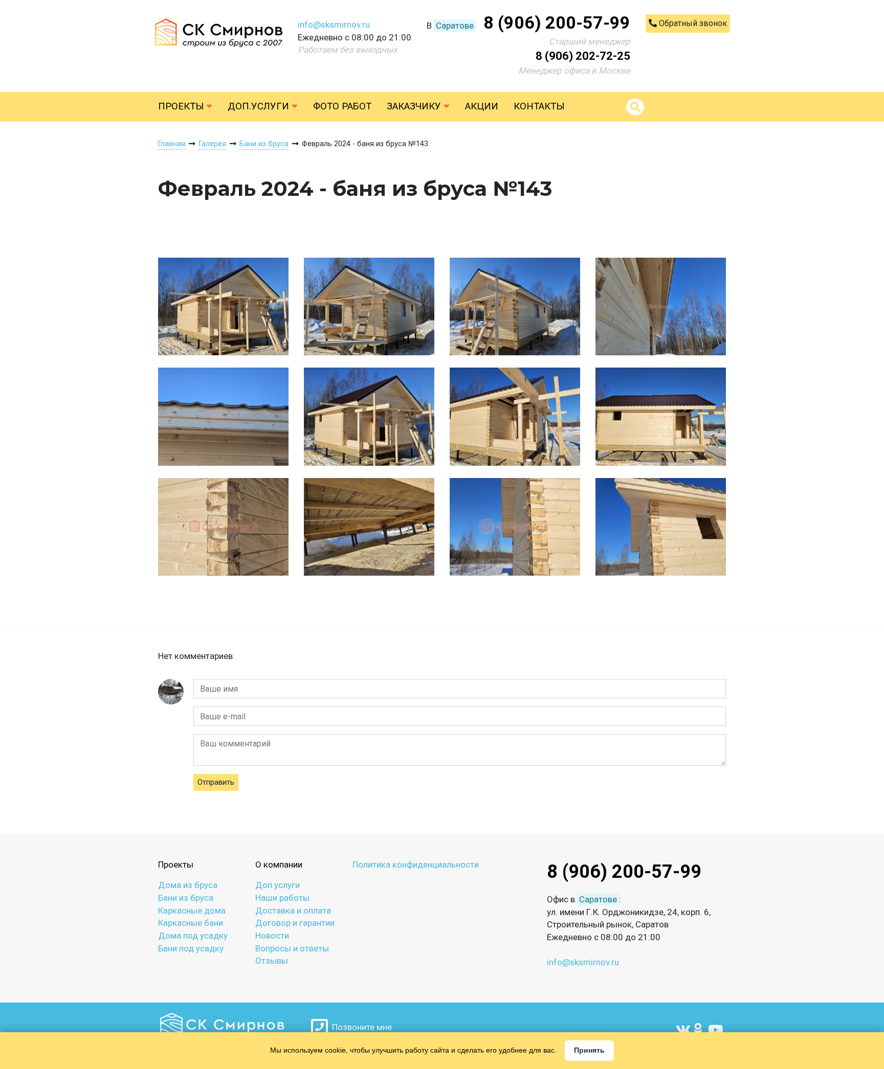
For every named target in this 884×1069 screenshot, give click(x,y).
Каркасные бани (190, 923)
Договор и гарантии (295, 923)
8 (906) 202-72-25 (583, 56)
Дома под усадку (193, 935)
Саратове (455, 25)
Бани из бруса (185, 898)
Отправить (215, 782)
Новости (272, 935)
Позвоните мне (360, 1027)
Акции (481, 106)
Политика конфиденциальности (415, 864)
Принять (589, 1050)
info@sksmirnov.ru (334, 24)
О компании (278, 864)
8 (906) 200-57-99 (556, 22)
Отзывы (271, 961)
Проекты (182, 106)
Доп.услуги (260, 106)
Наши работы (282, 898)
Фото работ (342, 106)
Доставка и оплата (293, 910)
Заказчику (415, 106)
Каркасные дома (192, 910)
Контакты (539, 106)
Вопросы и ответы (292, 948)
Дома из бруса (187, 885)
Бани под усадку (191, 948)
